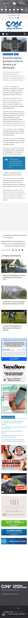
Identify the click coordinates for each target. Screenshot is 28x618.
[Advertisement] (14, 217)
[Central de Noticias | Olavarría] (3, 34)
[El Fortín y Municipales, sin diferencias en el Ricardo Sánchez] (14, 311)
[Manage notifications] (3, 614)
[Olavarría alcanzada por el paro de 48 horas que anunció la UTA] (14, 260)
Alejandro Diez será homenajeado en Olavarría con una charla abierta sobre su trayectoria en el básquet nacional (13, 244)
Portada (16, 54)
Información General (8, 54)
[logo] (14, 585)
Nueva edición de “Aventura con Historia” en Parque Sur (14, 236)
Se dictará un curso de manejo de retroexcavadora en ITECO (14, 303)
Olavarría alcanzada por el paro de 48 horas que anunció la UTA (14, 277)
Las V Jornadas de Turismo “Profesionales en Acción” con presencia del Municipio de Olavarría (12, 422)
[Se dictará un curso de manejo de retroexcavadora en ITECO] (14, 287)
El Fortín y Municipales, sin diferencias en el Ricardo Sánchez (12, 328)
